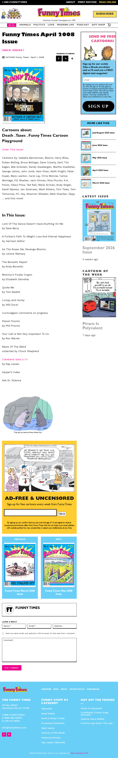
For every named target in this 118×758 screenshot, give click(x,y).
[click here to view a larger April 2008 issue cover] (39, 94)
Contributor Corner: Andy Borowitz (94, 713)
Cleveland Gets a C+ (15, 359)
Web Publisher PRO (79, 753)
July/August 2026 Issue (103, 133)
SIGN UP (59, 417)
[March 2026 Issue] (86, 183)
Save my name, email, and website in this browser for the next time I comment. (40, 633)
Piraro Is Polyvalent (92, 326)
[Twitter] (65, 58)
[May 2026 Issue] (86, 158)
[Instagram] (9, 734)
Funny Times (22, 57)
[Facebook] (59, 58)
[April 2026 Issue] (86, 171)
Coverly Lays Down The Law (97, 723)
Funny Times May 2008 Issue (58, 593)
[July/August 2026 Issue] (86, 133)
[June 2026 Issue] (86, 146)
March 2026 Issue (101, 183)
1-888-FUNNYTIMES (14, 2)
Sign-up (62, 514)
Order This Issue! (12, 149)
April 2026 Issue (100, 170)
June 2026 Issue (99, 145)
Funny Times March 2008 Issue (20, 593)
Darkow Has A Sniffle (92, 719)
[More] (72, 58)
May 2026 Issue (99, 158)
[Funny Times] (4, 57)
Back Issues (13, 50)
